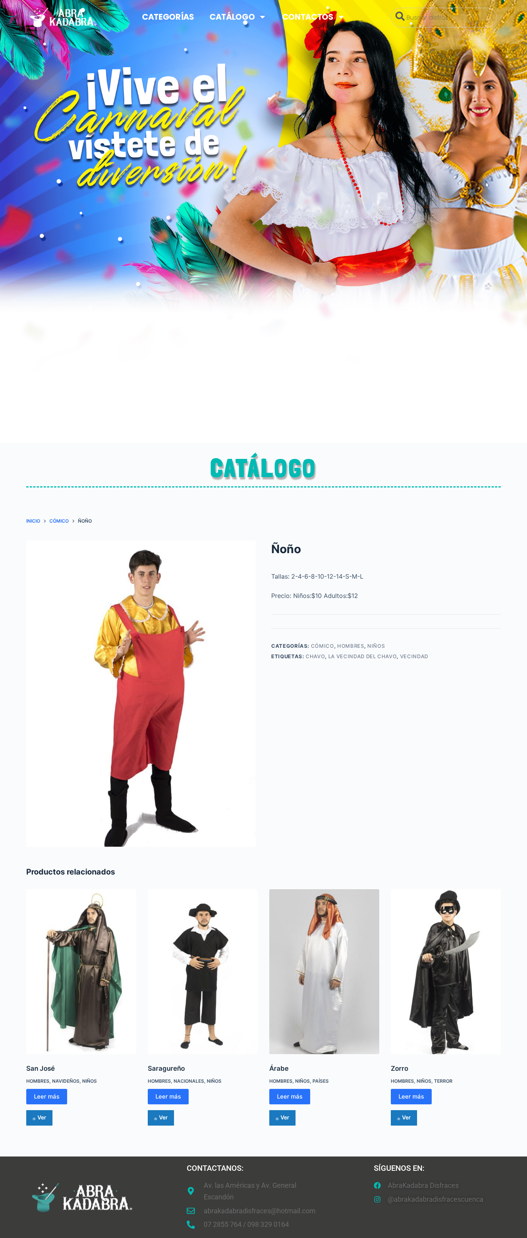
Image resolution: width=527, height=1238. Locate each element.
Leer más (46, 1096)
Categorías (168, 16)
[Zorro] (446, 971)
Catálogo (232, 16)
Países (320, 1081)
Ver (41, 1117)
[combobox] (444, 17)
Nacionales (189, 1081)
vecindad (414, 656)
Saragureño (166, 1068)
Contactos (307, 16)
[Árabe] (324, 971)
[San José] (81, 971)
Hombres (350, 646)
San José (40, 1068)
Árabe (279, 1068)
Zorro (399, 1068)
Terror (443, 1081)
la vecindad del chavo (362, 656)
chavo (315, 656)
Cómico (322, 646)
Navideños (65, 1081)
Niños (376, 646)
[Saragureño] (203, 971)
